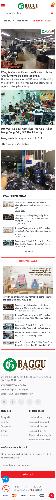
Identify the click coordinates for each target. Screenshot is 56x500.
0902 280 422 (19, 384)
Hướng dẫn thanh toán (39, 439)
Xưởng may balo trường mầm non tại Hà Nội (22, 138)
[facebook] (12, 402)
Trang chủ (5, 417)
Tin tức (4, 430)
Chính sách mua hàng (39, 417)
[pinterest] (38, 402)
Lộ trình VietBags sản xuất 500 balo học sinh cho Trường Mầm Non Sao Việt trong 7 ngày (33, 231)
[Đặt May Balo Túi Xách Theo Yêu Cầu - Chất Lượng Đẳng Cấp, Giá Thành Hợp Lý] (28, 107)
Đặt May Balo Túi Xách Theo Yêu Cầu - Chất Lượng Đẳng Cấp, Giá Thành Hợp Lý (26, 130)
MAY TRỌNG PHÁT (34, 490)
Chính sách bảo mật (38, 426)
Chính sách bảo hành (39, 421)
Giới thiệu (6, 421)
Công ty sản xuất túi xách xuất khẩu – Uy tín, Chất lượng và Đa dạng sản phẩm (27, 73)
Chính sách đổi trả (38, 430)
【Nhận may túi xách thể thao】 (16, 143)
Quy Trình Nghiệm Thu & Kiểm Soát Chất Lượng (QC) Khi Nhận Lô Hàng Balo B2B (33, 343)
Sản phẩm (6, 426)
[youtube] (29, 402)
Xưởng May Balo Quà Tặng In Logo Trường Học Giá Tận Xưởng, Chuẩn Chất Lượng (34, 242)
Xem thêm (28, 251)
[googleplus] (21, 402)
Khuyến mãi (28, 261)
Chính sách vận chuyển (40, 435)
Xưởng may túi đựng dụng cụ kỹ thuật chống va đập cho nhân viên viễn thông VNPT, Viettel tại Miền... (32, 218)
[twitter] (4, 402)
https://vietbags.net (19, 389)
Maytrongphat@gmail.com (20, 393)
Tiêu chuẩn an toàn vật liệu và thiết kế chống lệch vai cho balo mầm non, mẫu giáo (32, 205)
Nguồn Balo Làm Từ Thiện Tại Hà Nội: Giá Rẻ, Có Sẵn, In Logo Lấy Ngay (33, 334)
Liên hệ (4, 435)
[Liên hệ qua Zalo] (5, 479)
